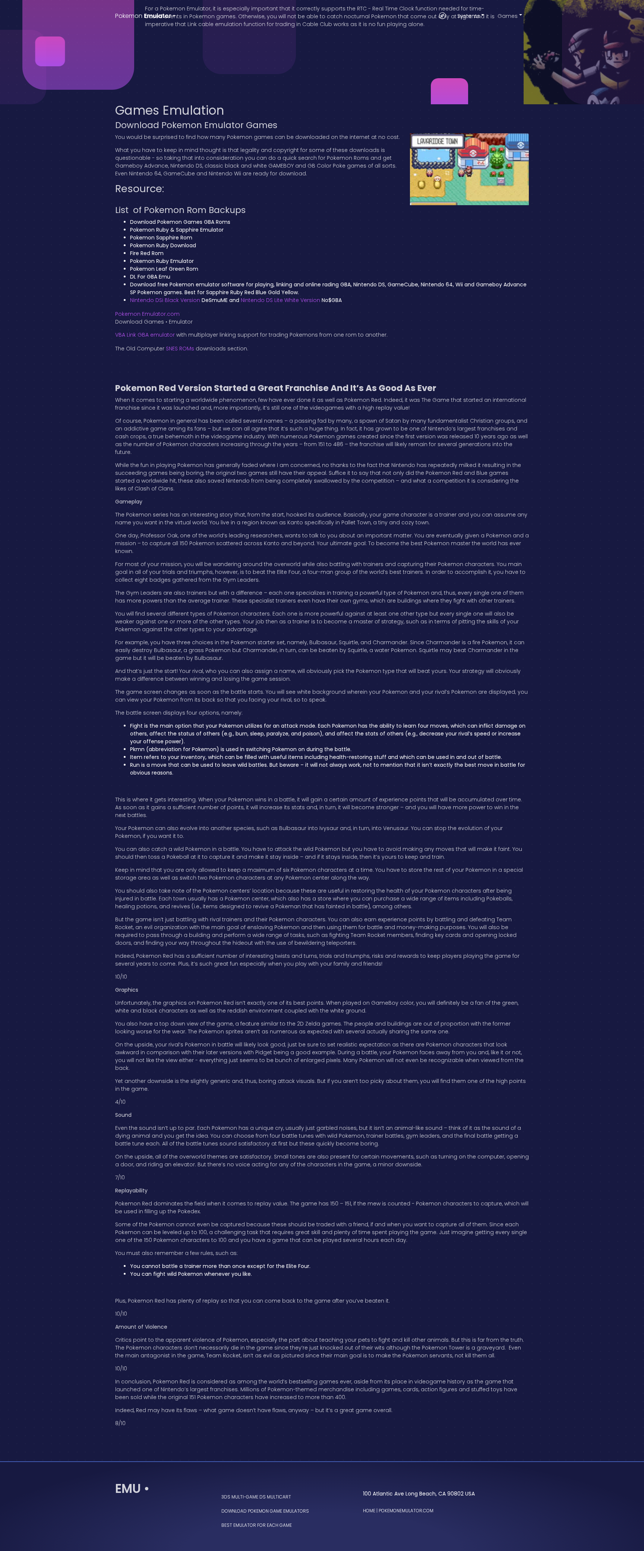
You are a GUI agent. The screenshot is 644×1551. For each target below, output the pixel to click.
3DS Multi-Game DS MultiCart (256, 1497)
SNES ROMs (180, 348)
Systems (468, 16)
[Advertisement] (322, 52)
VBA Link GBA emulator (145, 335)
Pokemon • (145, 16)
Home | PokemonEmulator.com (398, 1510)
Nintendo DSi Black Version (165, 300)
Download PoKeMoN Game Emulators (265, 1511)
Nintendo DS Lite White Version (280, 300)
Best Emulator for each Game (256, 1525)
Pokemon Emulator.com (147, 314)
